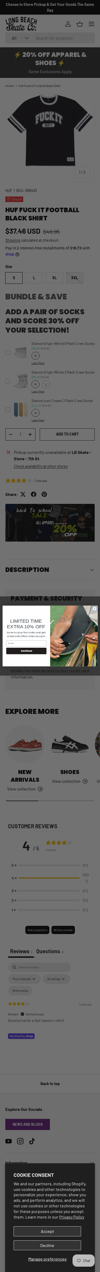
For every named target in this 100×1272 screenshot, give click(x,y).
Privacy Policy (71, 1216)
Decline (47, 1245)
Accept (47, 1231)
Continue (26, 650)
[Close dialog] (94, 608)
